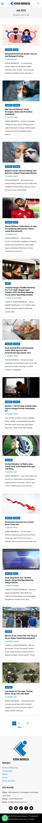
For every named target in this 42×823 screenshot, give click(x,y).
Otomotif (9, 460)
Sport (15, 222)
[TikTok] (21, 808)
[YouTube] (31, 808)
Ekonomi (8, 518)
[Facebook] (11, 808)
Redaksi (5, 774)
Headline (9, 105)
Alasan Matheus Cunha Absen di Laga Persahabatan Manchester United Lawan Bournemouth (21, 228)
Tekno (8, 283)
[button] (39, 3)
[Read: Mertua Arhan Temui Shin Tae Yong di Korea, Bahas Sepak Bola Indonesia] (20, 617)
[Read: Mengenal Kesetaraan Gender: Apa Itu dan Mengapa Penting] (20, 35)
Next (21, 727)
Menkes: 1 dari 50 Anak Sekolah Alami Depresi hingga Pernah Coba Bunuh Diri (21, 408)
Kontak (5, 778)
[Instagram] (16, 808)
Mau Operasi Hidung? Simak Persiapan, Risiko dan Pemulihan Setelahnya (18, 111)
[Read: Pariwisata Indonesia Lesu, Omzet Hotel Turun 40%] (20, 503)
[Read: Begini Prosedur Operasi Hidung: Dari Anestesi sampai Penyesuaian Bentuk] (20, 152)
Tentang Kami (7, 771)
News (15, 573)
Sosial (16, 50)
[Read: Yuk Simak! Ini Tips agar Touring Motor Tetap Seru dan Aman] (20, 673)
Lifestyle (8, 50)
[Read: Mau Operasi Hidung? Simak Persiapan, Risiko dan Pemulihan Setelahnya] (20, 91)
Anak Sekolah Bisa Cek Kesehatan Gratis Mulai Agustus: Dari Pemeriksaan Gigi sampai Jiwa (19, 350)
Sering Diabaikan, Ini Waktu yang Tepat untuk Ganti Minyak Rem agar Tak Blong (20, 466)
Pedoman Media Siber (10, 768)
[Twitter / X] (26, 808)
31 (28, 723)
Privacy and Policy (8, 781)
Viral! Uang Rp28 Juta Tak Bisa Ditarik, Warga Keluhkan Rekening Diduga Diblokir (19, 580)
